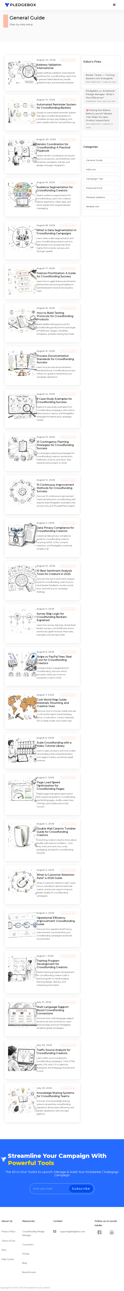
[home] (20, 5)
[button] (114, 5)
